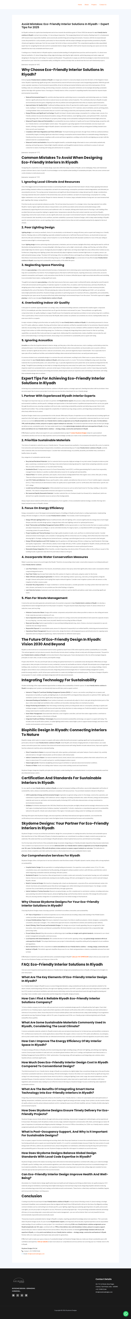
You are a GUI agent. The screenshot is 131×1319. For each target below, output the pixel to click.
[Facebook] (110, 4)
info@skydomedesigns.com (36, 1254)
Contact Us (102, 4)
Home (80, 4)
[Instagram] (118, 4)
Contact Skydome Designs (78, 433)
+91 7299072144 (101, 1289)
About (87, 4)
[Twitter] (114, 4)
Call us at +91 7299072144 (80, 957)
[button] (126, 1313)
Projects (94, 4)
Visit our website (42, 1241)
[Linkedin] (26, 1295)
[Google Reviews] (22, 1295)
